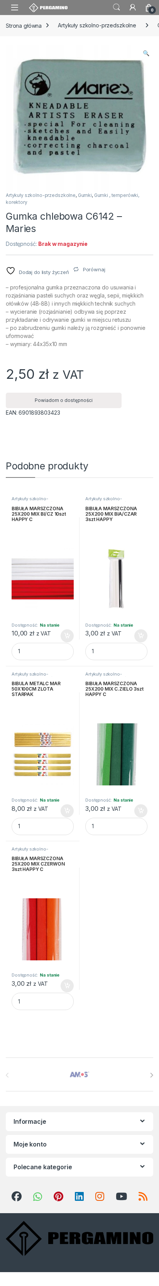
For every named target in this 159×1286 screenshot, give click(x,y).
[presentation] (151, 1075)
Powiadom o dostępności (64, 400)
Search (116, 7)
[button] (146, 53)
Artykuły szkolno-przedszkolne (97, 25)
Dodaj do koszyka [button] (63, 635)
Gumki (85, 195)
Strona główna (24, 25)
